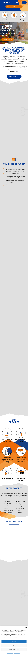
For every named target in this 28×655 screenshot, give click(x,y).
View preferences (14, 649)
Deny (14, 645)
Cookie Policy (10, 653)
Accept (14, 641)
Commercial (13, 20)
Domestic (4, 20)
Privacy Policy (17, 653)
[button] (26, 627)
